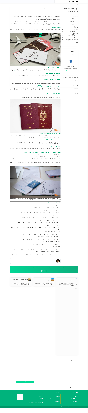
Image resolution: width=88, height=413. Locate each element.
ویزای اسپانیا (72, 24)
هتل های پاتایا (76, 82)
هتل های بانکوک (75, 80)
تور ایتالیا (46, 54)
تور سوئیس (72, 57)
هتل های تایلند (75, 77)
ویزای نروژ (45, 11)
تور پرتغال (45, 57)
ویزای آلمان (45, 14)
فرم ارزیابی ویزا (58, 396)
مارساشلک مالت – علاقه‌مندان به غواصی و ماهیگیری (20, 279)
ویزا (77, 4)
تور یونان (72, 54)
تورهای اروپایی (75, 396)
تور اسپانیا (45, 51)
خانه (69, 1)
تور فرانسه (72, 51)
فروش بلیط (76, 88)
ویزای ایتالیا (45, 18)
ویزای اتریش (45, 27)
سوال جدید (44, 270)
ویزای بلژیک (45, 8)
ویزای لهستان (72, 11)
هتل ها (77, 74)
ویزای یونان (72, 21)
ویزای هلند (45, 21)
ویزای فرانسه (72, 18)
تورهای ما (76, 47)
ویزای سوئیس (45, 24)
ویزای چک (45, 31)
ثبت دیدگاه (24, 381)
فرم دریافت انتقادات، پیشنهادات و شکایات (54, 398)
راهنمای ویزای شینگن (74, 398)
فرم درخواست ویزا (57, 399)
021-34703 (40, 398)
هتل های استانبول (65, 77)
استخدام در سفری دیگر (56, 403)
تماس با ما (76, 93)
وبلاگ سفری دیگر (57, 401)
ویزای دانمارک (72, 31)
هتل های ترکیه (70, 77)
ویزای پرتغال (72, 14)
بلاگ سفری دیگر (75, 91)
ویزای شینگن (72, 8)
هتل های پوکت (75, 85)
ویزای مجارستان (71, 27)
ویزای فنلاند (72, 34)
